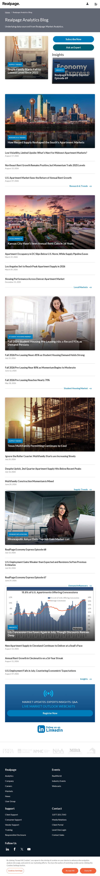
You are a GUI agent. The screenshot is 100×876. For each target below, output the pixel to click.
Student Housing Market (76, 388)
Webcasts (56, 786)
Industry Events (59, 781)
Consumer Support (13, 819)
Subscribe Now (73, 39)
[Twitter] (21, 849)
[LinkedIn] (7, 849)
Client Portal (57, 824)
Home (7, 12)
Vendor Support (12, 824)
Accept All (70, 871)
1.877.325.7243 (59, 814)
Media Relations (59, 819)
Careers (8, 786)
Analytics (9, 776)
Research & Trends (79, 186)
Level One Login (59, 830)
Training (8, 830)
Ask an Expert (73, 47)
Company (9, 781)
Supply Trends (81, 489)
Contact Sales (58, 835)
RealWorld (57, 776)
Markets (9, 791)
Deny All (88, 871)
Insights (58, 55)
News (7, 796)
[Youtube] (29, 849)
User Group (10, 801)
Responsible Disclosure (15, 835)
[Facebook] (14, 849)
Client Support (11, 814)
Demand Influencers (78, 585)
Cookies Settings (15, 871)
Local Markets (81, 287)
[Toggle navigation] (94, 4)
